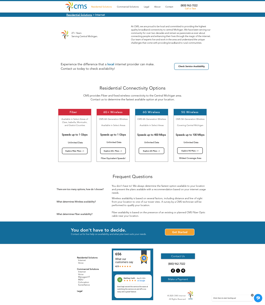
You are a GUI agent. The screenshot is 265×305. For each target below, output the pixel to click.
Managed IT (83, 277)
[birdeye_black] (183, 271)
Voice (80, 274)
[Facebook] (173, 271)
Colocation (83, 282)
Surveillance (83, 284)
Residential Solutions (79, 14)
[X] (178, 271)
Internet (81, 271)
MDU (80, 279)
